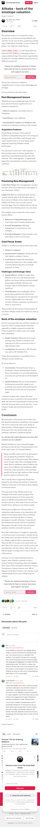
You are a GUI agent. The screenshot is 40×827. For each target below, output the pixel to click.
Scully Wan (9, 680)
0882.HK (21, 662)
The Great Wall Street (13, 19)
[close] (34, 757)
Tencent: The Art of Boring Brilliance (12, 741)
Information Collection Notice (26, 802)
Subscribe (29, 3)
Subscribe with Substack (21, 795)
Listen (36, 21)
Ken (7, 645)
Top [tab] (4, 734)
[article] (20, 745)
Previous (7, 614)
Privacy (11, 813)
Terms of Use (30, 800)
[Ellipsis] (37, 645)
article (31, 444)
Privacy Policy (21, 804)
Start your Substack (15, 818)
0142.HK (12, 662)
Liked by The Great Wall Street (15, 648)
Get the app (29, 818)
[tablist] (10, 628)
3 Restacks (24, 601)
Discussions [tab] (16, 734)
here (32, 85)
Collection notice (25, 813)
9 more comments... (8, 724)
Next (33, 614)
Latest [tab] (9, 734)
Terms (17, 813)
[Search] (36, 734)
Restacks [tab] (14, 628)
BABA (13, 51)
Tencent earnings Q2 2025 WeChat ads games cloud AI (14, 745)
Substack (10, 823)
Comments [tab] (6, 628)
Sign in (36, 3)
